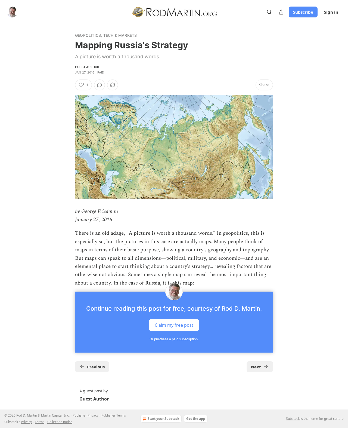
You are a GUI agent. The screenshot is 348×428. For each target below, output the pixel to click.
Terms (39, 422)
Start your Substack (163, 418)
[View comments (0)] (99, 85)
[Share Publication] (281, 12)
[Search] (269, 12)
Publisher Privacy (85, 415)
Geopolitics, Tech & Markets (106, 35)
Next (256, 366)
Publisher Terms (113, 415)
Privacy (26, 422)
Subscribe (303, 12)
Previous (96, 366)
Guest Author (87, 67)
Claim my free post (174, 325)
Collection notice (59, 422)
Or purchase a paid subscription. (174, 339)
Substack (293, 418)
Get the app (195, 418)
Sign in (331, 12)
